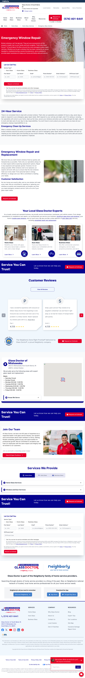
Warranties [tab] (56, 8)
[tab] (5, 18)
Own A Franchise (53, 627)
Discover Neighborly (21, 594)
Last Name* (20, 73)
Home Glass (20, 70)
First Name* (7, 73)
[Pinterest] (22, 630)
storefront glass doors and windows (68, 216)
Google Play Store (70, 594)
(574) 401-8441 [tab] (73, 18)
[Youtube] (10, 630)
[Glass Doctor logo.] (10, 8)
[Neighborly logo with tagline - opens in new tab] (59, 567)
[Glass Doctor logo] (26, 567)
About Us (51, 615)
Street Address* (60, 73)
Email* (32, 73)
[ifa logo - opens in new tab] (4, 635)
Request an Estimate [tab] (56, 18)
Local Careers (52, 623)
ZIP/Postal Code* (74, 73)
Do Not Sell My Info (34, 664)
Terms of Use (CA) (23, 660)
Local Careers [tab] (47, 8)
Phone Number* (47, 73)
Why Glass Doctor (53, 612)
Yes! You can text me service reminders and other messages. (22, 88)
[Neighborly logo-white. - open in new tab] (5, 1)
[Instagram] (14, 630)
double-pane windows (19, 218)
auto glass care (67, 218)
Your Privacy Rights (50, 664)
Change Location (28, 11)
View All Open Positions (13, 455)
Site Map (71, 623)
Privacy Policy (38, 92)
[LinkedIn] (18, 630)
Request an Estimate (13, 84)
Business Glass (33, 70)
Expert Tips (71, 615)
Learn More (8, 254)
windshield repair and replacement (45, 220)
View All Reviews (42, 289)
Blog (69, 612)
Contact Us (51, 619)
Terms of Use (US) (11, 660)
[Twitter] (6, 630)
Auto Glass (9, 70)
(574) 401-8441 (10, 616)
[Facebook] (2, 630)
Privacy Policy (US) (36, 660)
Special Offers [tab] (66, 8)
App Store (54, 594)
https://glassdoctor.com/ (21, 92)
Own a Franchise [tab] (77, 8)
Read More (31, 320)
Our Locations (72, 619)
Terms (31, 92)
